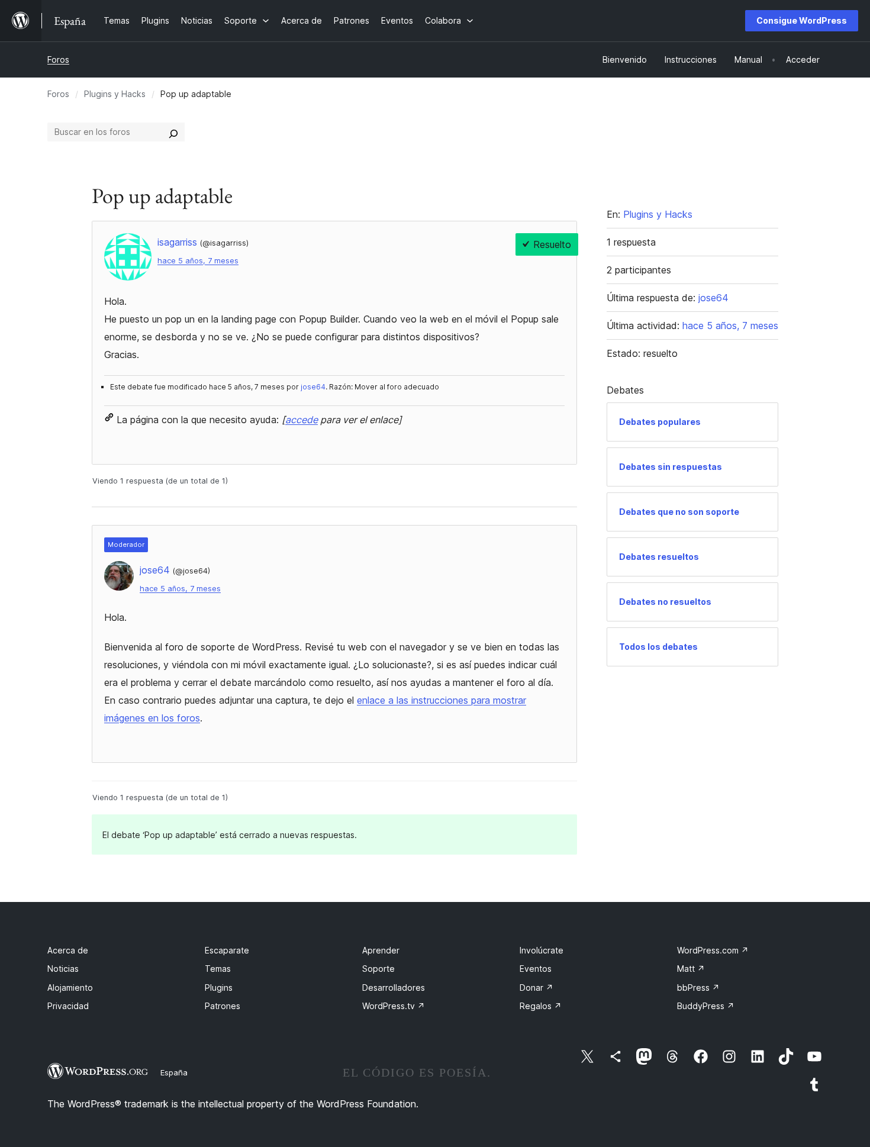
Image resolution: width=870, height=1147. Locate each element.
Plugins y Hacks (115, 94)
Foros (58, 59)
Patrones (222, 1006)
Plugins (219, 987)
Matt (691, 969)
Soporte (378, 969)
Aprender (380, 950)
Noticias (63, 969)
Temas (218, 969)
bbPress (698, 987)
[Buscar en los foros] (173, 132)
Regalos (541, 1006)
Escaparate (227, 950)
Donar (536, 987)
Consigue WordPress (801, 20)
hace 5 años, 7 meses (198, 260)
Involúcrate (541, 950)
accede (301, 420)
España (174, 1072)
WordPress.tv (393, 1006)
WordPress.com (713, 950)
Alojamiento (70, 987)
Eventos (536, 969)
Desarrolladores (393, 987)
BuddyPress (705, 1006)
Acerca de (67, 950)
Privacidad (68, 1006)
